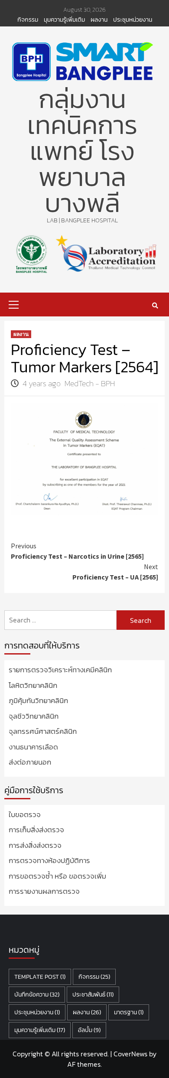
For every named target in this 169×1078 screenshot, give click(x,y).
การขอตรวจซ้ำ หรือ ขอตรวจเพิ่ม (57, 876)
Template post (39, 976)
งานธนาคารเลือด (33, 747)
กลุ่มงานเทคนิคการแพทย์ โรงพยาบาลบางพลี (82, 150)
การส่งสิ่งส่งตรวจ (35, 845)
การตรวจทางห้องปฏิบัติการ (49, 860)
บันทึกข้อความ (36, 994)
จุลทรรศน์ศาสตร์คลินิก (43, 731)
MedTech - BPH (90, 383)
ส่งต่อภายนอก (30, 762)
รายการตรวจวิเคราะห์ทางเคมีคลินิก (60, 669)
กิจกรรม (27, 20)
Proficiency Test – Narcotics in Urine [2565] (77, 550)
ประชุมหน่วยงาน (132, 20)
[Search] (155, 305)
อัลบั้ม (89, 1030)
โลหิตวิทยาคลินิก (33, 685)
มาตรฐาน (128, 1012)
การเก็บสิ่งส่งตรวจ (36, 829)
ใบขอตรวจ (25, 814)
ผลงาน (99, 20)
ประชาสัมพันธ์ (93, 994)
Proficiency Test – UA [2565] (115, 571)
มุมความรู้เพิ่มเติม (64, 20)
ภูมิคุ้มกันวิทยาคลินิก (38, 700)
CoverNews (130, 1054)
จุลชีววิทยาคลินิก (33, 716)
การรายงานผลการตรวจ (44, 891)
